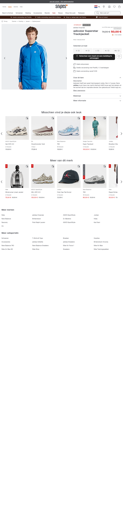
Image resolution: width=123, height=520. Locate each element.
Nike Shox (35, 249)
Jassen (27, 21)
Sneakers (66, 249)
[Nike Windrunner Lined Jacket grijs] (17, 176)
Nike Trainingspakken (101, 249)
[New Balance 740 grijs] (94, 176)
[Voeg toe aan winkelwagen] (27, 118)
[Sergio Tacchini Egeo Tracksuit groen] (94, 128)
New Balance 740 (8, 246)
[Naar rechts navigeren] (66, 58)
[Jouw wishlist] (114, 6)
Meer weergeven (79, 90)
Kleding (21, 21)
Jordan (96, 215)
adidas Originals (79, 28)
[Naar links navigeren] (4, 58)
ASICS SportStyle (69, 215)
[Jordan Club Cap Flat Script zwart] (69, 176)
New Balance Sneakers (40, 246)
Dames (14, 21)
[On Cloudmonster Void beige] (43, 128)
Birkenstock (36, 219)
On (3, 226)
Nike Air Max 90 (7, 249)
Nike (3, 215)
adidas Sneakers (69, 242)
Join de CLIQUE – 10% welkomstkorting (61, 2)
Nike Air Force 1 (68, 246)
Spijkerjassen (36, 21)
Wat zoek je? (104, 13)
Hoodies (97, 238)
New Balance (6, 219)
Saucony (5, 222)
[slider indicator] (34, 88)
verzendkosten (117, 28)
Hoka (95, 219)
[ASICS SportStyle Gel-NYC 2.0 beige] (17, 128)
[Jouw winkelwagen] (119, 6)
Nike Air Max (98, 246)
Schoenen (5, 238)
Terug (5, 21)
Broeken (66, 238)
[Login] (109, 6)
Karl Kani (97, 222)
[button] (36, 57)
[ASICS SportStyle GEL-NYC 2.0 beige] (43, 176)
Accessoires (6, 242)
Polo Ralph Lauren (38, 222)
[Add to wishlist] (119, 56)
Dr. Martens (67, 219)
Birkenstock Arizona (101, 242)
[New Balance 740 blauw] (69, 128)
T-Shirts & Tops (37, 238)
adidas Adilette (37, 242)
